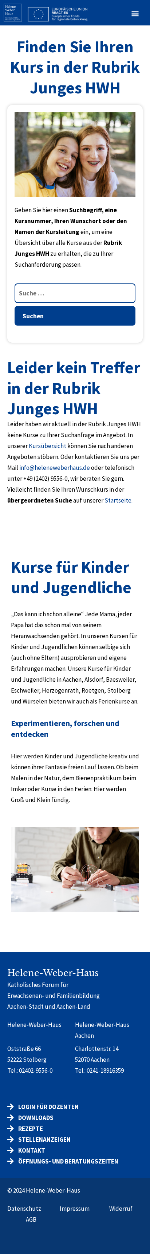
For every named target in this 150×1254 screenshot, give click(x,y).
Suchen (33, 316)
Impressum (75, 1209)
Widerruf (121, 1209)
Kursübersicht (47, 446)
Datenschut (22, 1209)
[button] (135, 14)
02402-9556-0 (35, 1070)
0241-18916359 (105, 1070)
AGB (31, 1219)
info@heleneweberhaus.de (54, 468)
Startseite (117, 500)
